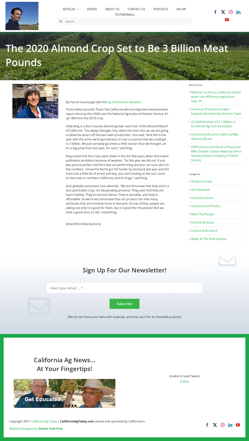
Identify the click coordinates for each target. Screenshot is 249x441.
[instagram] (231, 12)
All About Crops (201, 181)
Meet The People (202, 214)
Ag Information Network (124, 102)
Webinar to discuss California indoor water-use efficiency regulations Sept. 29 (216, 96)
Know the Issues (202, 198)
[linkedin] (238, 12)
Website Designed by (36, 429)
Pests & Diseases (202, 222)
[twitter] (223, 12)
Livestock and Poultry (205, 206)
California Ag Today (44, 421)
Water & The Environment (209, 239)
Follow (184, 381)
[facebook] (215, 12)
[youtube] (227, 20)
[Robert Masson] (21, 3)
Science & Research (204, 231)
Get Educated (200, 190)
